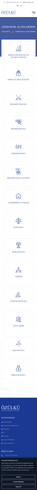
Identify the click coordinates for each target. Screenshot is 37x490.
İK (4, 432)
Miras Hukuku (18, 375)
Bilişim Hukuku (18, 129)
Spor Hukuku (18, 252)
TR (17, 6)
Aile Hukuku (18, 350)
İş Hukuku (18, 227)
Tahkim (18, 276)
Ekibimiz (6, 429)
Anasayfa (6, 31)
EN (21, 6)
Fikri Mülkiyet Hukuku (18, 178)
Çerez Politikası (9, 440)
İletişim (6, 436)
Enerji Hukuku (18, 153)
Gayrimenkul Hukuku (18, 203)
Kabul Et (18, 486)
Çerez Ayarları (8, 443)
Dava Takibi (18, 326)
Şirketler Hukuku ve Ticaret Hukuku (18, 56)
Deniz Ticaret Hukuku (19, 79)
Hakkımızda (8, 422)
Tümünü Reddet (18, 482)
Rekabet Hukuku (18, 104)
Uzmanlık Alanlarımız (11, 425)
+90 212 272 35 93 (12, 2)
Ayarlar (18, 477)
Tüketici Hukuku (18, 301)
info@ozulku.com (28, 2)
